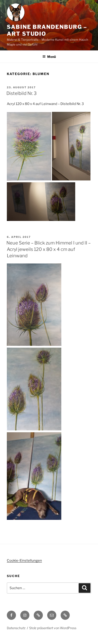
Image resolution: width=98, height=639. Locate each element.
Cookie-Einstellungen (24, 560)
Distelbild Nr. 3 (21, 93)
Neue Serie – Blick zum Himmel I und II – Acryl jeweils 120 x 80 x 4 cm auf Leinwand (48, 249)
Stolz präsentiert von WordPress (52, 628)
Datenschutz (16, 628)
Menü (51, 57)
